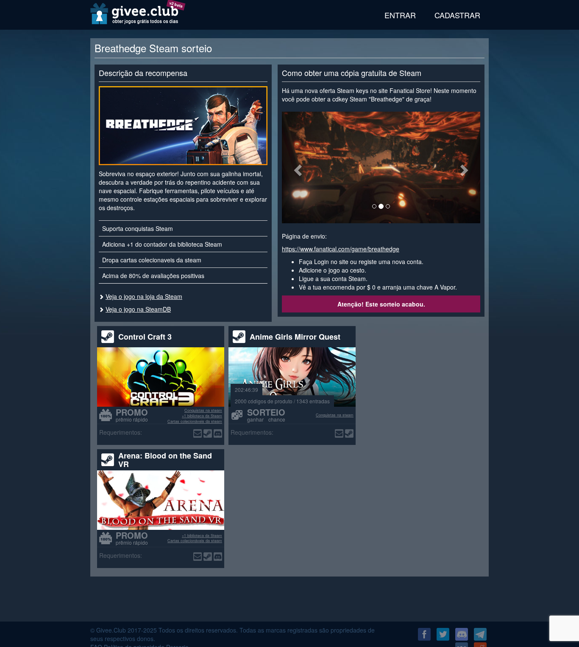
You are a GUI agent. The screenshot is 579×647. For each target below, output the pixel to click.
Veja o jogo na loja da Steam (144, 296)
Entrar (400, 14)
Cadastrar (457, 14)
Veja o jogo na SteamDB (138, 309)
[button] (297, 167)
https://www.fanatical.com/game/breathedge (340, 249)
